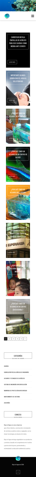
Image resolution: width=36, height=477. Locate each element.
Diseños (6, 366)
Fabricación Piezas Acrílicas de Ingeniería (16, 372)
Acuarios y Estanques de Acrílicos (14, 378)
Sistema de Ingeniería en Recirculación (15, 384)
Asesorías (7, 403)
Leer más (12, 62)
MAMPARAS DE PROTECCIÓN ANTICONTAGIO (15, 390)
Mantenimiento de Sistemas (12, 397)
